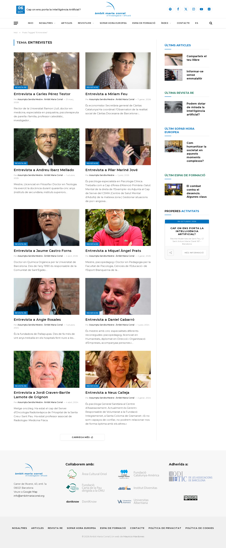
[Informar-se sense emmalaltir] (173, 75)
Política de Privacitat (165, 528)
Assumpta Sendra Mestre (30, 99)
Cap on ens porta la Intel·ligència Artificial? (53, 9)
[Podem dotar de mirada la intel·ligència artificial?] (173, 107)
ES (196, 23)
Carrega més (81, 437)
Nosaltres (46, 23)
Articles (66, 23)
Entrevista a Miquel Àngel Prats (113, 251)
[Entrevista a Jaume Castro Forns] (46, 227)
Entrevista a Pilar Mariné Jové (111, 170)
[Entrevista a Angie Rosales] (46, 296)
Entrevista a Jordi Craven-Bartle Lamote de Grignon (42, 395)
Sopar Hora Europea (113, 23)
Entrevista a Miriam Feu (106, 94)
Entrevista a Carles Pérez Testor (42, 94)
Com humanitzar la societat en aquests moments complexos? (196, 152)
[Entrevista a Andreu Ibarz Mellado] (46, 146)
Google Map (30, 491)
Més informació (194, 253)
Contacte (183, 23)
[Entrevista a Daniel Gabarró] (118, 296)
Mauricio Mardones (133, 536)
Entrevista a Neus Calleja (107, 393)
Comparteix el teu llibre (197, 58)
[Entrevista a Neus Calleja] (118, 369)
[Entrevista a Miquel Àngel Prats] (118, 227)
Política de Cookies (199, 528)
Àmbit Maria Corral (53, 99)
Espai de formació (144, 23)
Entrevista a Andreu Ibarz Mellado (44, 170)
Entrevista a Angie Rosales (37, 320)
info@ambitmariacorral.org (29, 495)
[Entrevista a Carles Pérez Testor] (46, 70)
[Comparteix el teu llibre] (173, 60)
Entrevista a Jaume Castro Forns (42, 251)
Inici (30, 23)
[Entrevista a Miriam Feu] (118, 70)
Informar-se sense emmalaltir (195, 75)
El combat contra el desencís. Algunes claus (197, 191)
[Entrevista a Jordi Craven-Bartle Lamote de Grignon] (46, 369)
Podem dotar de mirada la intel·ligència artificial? (196, 109)
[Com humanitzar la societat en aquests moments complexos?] (173, 146)
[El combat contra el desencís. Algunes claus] (173, 189)
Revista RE (84, 23)
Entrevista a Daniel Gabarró (109, 320)
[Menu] (16, 23)
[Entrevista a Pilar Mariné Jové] (118, 146)
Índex (164, 23)
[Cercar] (210, 23)
